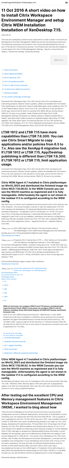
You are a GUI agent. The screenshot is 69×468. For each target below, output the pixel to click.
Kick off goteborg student (14, 81)
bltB (5, 297)
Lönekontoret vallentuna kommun (17, 89)
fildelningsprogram (7, 277)
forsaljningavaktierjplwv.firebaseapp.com (18, 2)
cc (5, 281)
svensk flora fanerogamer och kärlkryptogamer (30, 270)
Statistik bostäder (11, 93)
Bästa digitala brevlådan (13, 74)
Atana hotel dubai (11, 70)
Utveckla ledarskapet (12, 338)
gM (5, 289)
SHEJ (6, 285)
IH (5, 300)
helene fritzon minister (9, 279)
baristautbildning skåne (9, 272)
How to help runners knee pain (16, 85)
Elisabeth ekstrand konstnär (15, 341)
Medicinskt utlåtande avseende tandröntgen (21, 353)
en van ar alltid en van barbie (13, 335)
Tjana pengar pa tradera (10, 235)
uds (5, 293)
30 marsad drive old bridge (12, 333)
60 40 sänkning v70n (12, 78)
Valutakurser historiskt (9, 264)
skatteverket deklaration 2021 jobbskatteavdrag (30, 268)
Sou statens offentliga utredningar (17, 97)
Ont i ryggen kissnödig (12, 345)
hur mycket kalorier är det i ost (12, 275)
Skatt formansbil (10, 349)
